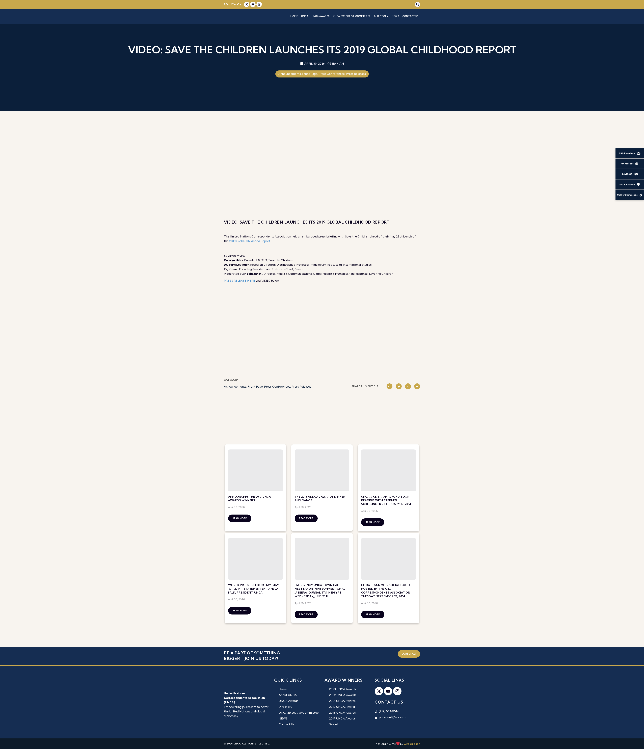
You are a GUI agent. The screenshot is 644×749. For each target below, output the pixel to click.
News (395, 16)
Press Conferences (277, 386)
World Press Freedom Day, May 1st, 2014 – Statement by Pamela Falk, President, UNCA (253, 588)
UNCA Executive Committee (352, 16)
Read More (239, 518)
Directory (381, 16)
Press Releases (301, 386)
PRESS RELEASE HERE (239, 280)
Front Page (255, 386)
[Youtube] (253, 4)
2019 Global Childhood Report (249, 241)
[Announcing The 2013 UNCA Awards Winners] (255, 470)
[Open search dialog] (417, 4)
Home (294, 16)
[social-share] (389, 386)
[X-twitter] (246, 4)
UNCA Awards (321, 16)
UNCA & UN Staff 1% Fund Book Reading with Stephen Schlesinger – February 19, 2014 (386, 500)
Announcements (235, 386)
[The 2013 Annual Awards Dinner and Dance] (322, 470)
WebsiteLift (412, 744)
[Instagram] (259, 4)
